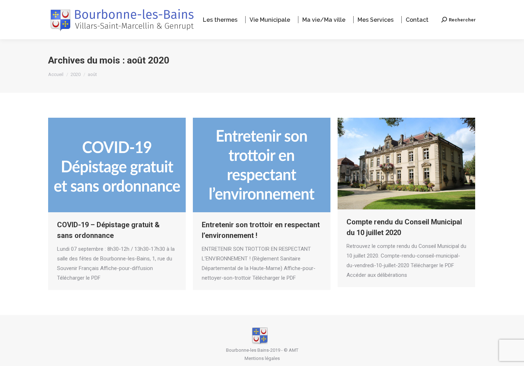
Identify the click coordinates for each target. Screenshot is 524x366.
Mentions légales (262, 358)
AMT (293, 350)
